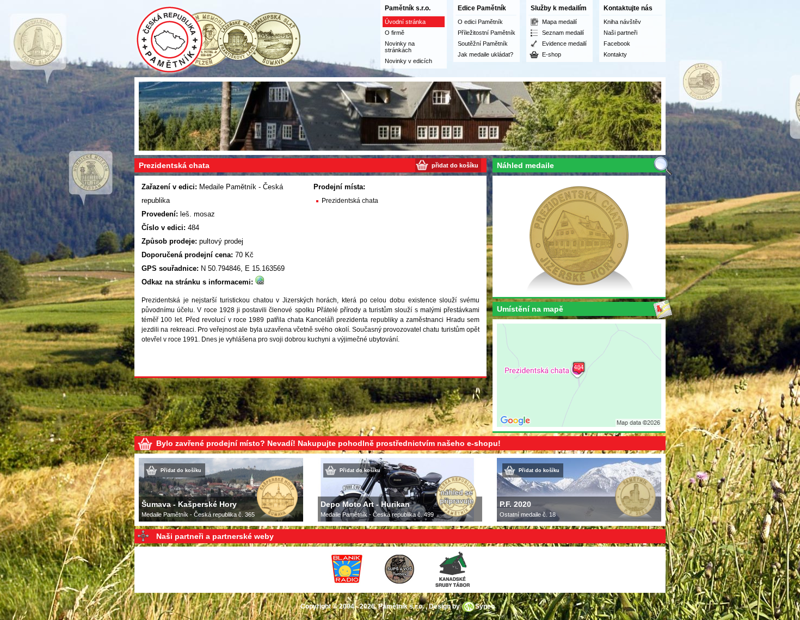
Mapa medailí (559, 21)
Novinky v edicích (408, 61)
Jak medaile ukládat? (485, 54)
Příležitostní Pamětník (486, 32)
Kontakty (615, 54)
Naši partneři (620, 32)
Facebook (617, 43)
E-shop (551, 54)
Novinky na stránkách (400, 46)
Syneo (485, 606)
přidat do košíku (455, 165)
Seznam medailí (563, 32)
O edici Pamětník (480, 21)
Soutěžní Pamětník (483, 43)
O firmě (394, 32)
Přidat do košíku (181, 470)
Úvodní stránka (405, 21)
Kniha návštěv (622, 21)
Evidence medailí (564, 43)
